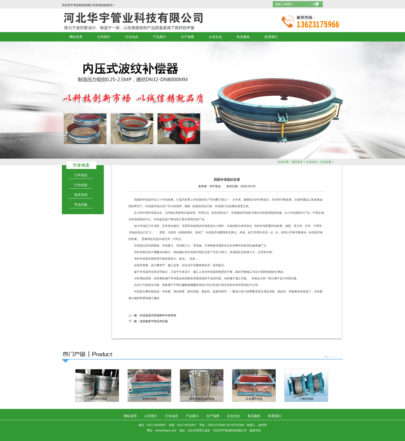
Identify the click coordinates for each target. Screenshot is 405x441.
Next (385, 100)
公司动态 (80, 175)
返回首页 (297, 162)
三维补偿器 (306, 398)
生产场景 (187, 37)
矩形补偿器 (149, 398)
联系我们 (271, 37)
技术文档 (80, 195)
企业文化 (215, 37)
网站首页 (75, 37)
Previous (20, 100)
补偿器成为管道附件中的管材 (158, 315)
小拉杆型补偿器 (97, 398)
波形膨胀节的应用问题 (154, 321)
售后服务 (243, 37)
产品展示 (159, 37)
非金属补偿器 (254, 398)
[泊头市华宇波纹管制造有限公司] (202, 100)
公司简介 (103, 37)
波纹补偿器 (189, 285)
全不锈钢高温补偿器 (201, 398)
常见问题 (80, 204)
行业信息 (325, 162)
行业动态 (131, 37)
